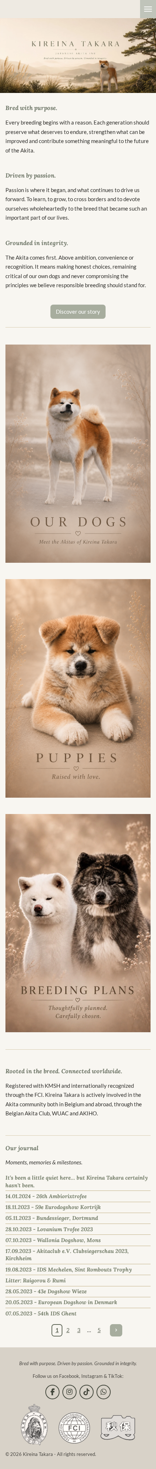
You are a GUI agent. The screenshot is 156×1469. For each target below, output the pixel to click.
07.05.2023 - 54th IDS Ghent (41, 1313)
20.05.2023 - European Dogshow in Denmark (61, 1302)
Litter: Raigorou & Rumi (35, 1280)
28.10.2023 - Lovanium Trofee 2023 (49, 1229)
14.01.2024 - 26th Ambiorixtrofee (46, 1196)
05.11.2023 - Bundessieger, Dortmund (51, 1217)
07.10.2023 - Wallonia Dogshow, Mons (53, 1240)
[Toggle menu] (148, 9)
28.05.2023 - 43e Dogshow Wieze (46, 1291)
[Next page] (116, 1330)
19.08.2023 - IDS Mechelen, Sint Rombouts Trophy (68, 1269)
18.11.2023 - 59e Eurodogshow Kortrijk (53, 1207)
